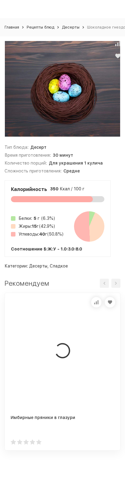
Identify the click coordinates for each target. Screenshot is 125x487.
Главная (12, 27)
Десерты (70, 27)
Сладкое (59, 266)
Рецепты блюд (40, 27)
